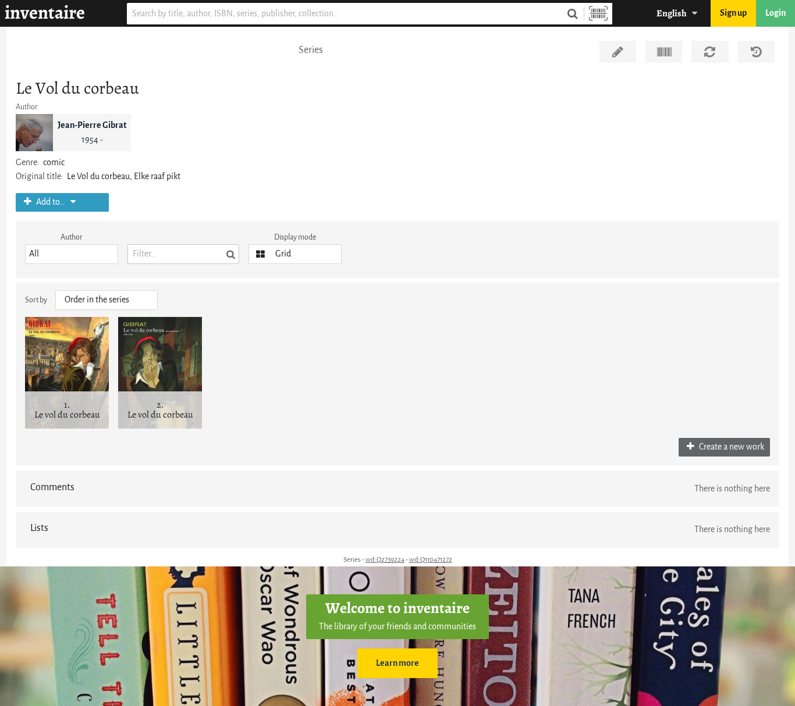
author (72, 237)
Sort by (36, 300)
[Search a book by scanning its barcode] (598, 13)
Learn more (397, 663)
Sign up (733, 13)
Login (775, 13)
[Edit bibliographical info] (617, 52)
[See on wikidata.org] (663, 52)
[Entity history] (756, 52)
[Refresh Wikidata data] (709, 52)
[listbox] (71, 254)
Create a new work (730, 446)
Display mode (295, 237)
